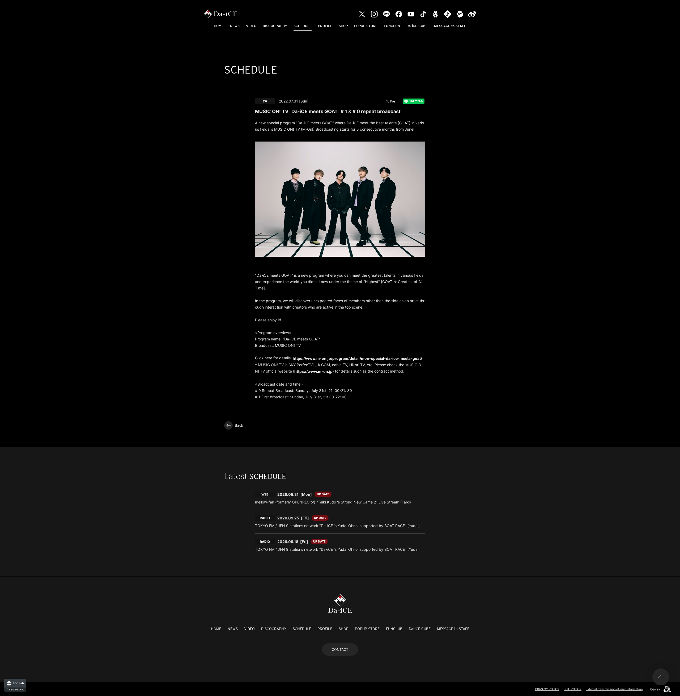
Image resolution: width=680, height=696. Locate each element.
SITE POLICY (572, 689)
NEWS (235, 26)
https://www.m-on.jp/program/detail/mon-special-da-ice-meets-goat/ (357, 358)
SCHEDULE (303, 26)
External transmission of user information (614, 689)
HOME (219, 26)
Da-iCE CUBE (417, 26)
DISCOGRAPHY (275, 26)
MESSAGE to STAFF (450, 26)
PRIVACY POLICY (547, 689)
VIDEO (251, 26)
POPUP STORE (365, 26)
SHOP (343, 26)
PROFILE (325, 26)
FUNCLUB (392, 26)
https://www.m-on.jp (313, 371)
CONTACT (340, 649)
